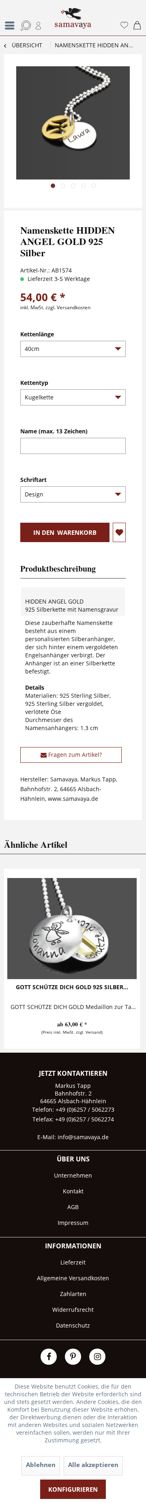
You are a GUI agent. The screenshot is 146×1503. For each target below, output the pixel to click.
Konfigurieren (73, 1489)
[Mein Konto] (37, 25)
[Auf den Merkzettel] (119, 532)
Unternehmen (73, 1175)
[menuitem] (7, 18)
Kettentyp (34, 382)
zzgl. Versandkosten (67, 307)
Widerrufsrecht (73, 1309)
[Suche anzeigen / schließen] (23, 25)
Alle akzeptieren (93, 1465)
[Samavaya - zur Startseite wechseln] (73, 22)
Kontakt (73, 1191)
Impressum (73, 1222)
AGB (73, 1207)
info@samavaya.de (83, 1137)
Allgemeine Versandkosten (73, 1278)
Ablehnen (41, 1465)
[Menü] (12, 25)
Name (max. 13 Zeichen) (54, 431)
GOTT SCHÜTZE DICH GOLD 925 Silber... (72, 987)
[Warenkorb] (137, 25)
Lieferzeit (73, 1262)
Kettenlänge (37, 334)
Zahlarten (73, 1294)
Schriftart (33, 479)
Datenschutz (73, 1325)
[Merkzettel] (122, 25)
